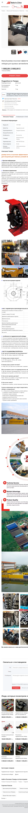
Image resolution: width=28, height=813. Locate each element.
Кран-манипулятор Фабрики (9, 788)
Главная (3, 10)
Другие (16, 774)
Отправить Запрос (14, 75)
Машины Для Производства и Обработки (15, 10)
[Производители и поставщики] (14, 2)
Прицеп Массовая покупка (9, 795)
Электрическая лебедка (7, 774)
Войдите (4, 110)
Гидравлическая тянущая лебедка (8, 771)
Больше (3, 798)
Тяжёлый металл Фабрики (9, 792)
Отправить (16, 688)
